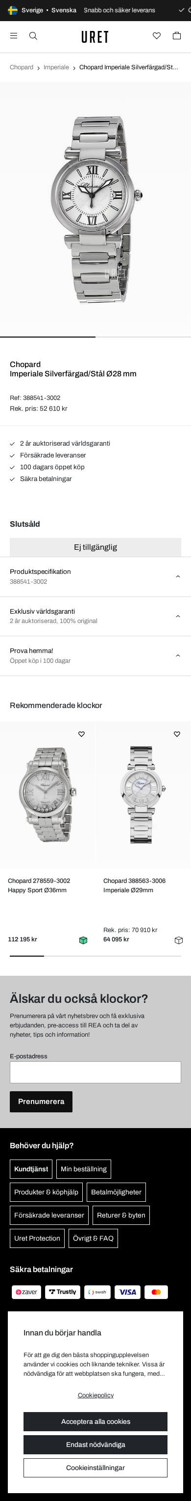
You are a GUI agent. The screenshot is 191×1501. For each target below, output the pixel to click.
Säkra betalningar (45, 478)
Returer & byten (121, 1215)
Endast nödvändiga (95, 1444)
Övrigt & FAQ (93, 1238)
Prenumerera (41, 1101)
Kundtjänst (31, 1169)
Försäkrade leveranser (52, 455)
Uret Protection (37, 1238)
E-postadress (29, 1056)
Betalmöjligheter (116, 1192)
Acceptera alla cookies (95, 1421)
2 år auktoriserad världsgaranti (64, 443)
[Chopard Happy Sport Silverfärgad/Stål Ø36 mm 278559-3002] (47, 795)
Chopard (21, 67)
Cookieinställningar (95, 1468)
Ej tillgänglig (95, 547)
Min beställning (84, 1169)
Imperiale (56, 67)
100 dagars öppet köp (52, 467)
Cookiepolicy (96, 1395)
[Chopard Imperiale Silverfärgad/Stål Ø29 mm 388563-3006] (143, 795)
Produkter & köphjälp (46, 1192)
